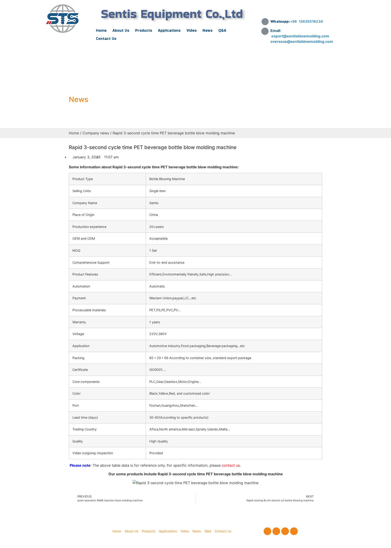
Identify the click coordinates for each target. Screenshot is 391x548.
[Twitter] (276, 531)
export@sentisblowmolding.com (300, 36)
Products (143, 30)
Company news (96, 133)
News (207, 30)
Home (101, 30)
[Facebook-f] (267, 531)
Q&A (222, 30)
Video (191, 30)
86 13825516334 (307, 21)
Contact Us (106, 38)
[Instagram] (285, 531)
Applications (169, 30)
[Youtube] (294, 531)
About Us (120, 30)
